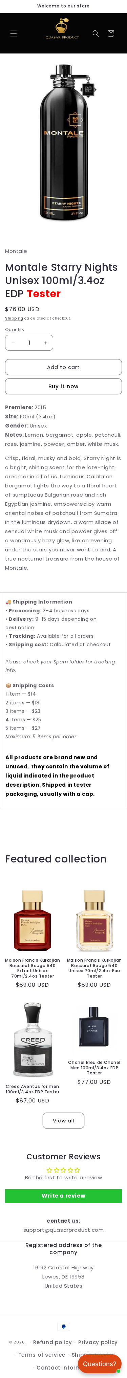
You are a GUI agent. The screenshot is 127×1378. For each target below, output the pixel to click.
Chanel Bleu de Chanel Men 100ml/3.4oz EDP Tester (94, 1068)
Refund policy (52, 1342)
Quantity (14, 329)
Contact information (67, 1367)
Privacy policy (98, 1342)
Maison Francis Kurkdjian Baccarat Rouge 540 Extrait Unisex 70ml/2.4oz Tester (32, 968)
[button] (13, 33)
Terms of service (41, 1354)
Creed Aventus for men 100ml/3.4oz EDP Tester (32, 1089)
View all (63, 1120)
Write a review (63, 1196)
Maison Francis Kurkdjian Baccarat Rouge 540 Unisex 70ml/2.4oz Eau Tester (94, 968)
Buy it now (63, 386)
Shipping (14, 318)
